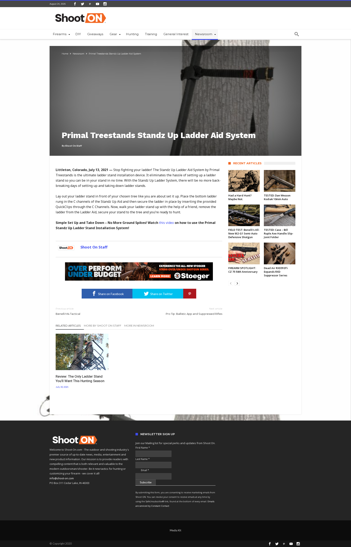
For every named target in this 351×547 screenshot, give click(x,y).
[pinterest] (189, 294)
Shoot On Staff (73, 145)
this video (166, 222)
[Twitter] (82, 4)
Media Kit (175, 530)
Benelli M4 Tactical (68, 311)
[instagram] (105, 4)
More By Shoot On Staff (102, 325)
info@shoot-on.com (62, 478)
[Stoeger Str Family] (139, 264)
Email (142, 470)
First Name (142, 447)
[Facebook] (75, 4)
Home (65, 53)
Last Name (142, 459)
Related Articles (68, 325)
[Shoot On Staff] (66, 247)
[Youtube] (97, 4)
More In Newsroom (139, 325)
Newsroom (78, 53)
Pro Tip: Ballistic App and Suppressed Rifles (194, 311)
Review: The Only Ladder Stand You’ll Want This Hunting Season (80, 378)
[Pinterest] (90, 4)
